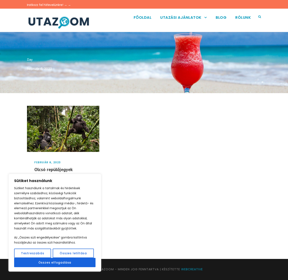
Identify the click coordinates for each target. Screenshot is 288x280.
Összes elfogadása (54, 262)
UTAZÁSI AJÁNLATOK (181, 17)
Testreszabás (32, 253)
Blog (221, 17)
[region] (54, 223)
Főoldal (143, 17)
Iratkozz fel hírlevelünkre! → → (49, 5)
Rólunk (243, 17)
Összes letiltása (73, 253)
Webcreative (192, 269)
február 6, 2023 (47, 162)
